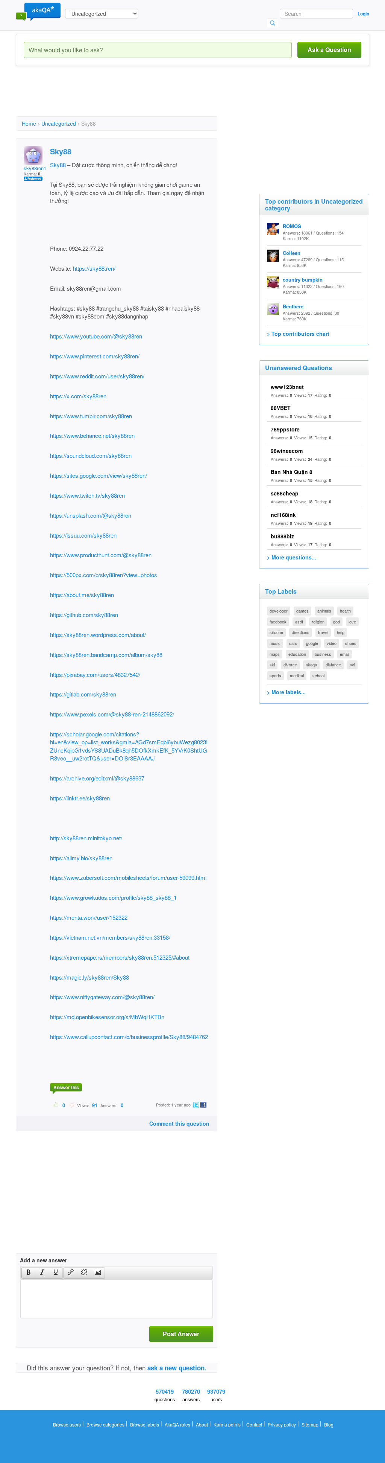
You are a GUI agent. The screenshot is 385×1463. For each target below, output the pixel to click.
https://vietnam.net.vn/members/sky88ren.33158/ (110, 937)
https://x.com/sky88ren (78, 396)
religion (318, 622)
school (318, 675)
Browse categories (105, 1424)
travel (323, 632)
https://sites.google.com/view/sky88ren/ (98, 475)
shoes (350, 643)
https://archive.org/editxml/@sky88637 (97, 778)
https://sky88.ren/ (93, 268)
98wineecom (287, 450)
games (302, 611)
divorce (290, 664)
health (345, 611)
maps (275, 654)
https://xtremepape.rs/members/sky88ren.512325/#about (119, 957)
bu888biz (282, 536)
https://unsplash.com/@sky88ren (90, 515)
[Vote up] (56, 1105)
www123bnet (287, 386)
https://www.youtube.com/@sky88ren (96, 336)
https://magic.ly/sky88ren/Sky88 (89, 977)
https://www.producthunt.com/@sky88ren (101, 555)
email (344, 654)
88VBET (281, 407)
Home (29, 123)
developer (279, 611)
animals (324, 611)
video (331, 643)
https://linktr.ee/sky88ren (80, 798)
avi (352, 664)
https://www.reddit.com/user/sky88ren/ (97, 376)
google (312, 643)
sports (275, 675)
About (202, 1424)
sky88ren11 (36, 168)
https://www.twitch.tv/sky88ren (87, 495)
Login (363, 13)
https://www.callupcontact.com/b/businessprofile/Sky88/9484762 (129, 1037)
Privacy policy (282, 1424)
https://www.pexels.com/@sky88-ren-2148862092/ (112, 714)
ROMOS (292, 226)
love (352, 622)
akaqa (311, 664)
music (275, 643)
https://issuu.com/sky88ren (83, 535)
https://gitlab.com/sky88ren (83, 694)
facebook (278, 622)
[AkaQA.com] (38, 11)
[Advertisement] (153, 98)
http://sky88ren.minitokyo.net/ (86, 838)
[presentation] (28, 1273)
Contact (254, 1424)
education (297, 654)
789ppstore (285, 429)
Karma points (227, 1424)
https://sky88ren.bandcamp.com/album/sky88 (106, 654)
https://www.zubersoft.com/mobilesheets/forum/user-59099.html (128, 877)
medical (297, 675)
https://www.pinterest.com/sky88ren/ (94, 356)
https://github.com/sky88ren (84, 615)
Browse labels (144, 1424)
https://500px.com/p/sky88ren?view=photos (103, 575)
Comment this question (179, 1123)
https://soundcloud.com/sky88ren (91, 455)
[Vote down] (71, 1105)
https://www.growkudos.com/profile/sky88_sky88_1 (113, 897)
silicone (276, 632)
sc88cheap (285, 493)
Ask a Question (329, 49)
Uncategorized (58, 123)
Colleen (291, 252)
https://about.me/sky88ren (82, 595)
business (323, 654)
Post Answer (181, 1333)
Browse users (67, 1424)
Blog (328, 1424)
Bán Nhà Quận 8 (291, 471)
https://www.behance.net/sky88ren (92, 435)
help (340, 632)
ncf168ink (283, 514)
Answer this (66, 1087)
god (336, 622)
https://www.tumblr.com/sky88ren (91, 416)
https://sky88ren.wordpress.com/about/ (98, 635)
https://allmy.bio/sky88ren (81, 858)
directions (300, 632)
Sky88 (58, 165)
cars (293, 643)
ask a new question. (176, 1367)
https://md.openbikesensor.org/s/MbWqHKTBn (107, 1017)
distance (333, 664)
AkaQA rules (177, 1424)
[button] (28, 1273)
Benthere (293, 306)
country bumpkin (303, 279)
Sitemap (310, 1424)
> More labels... (286, 692)
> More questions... (291, 557)
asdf (299, 622)
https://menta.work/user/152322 (88, 917)
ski (272, 664)
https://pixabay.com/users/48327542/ (95, 674)
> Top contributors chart (298, 333)
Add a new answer (43, 1260)
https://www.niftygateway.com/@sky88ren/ (102, 997)
